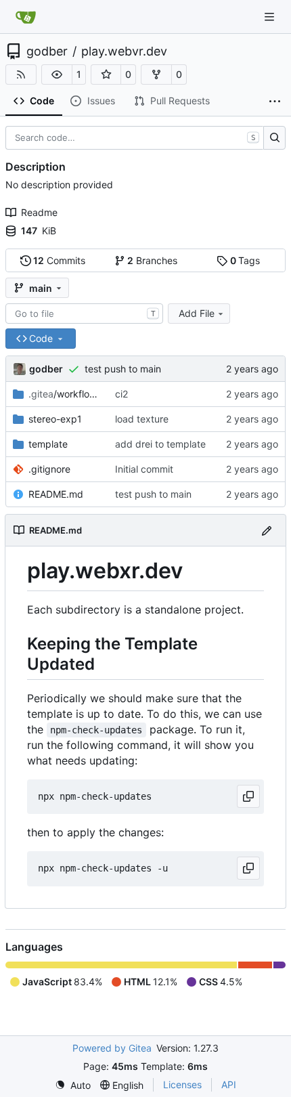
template (48, 444)
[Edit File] (266, 530)
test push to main (123, 368)
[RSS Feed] (21, 74)
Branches (152, 260)
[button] (56, 74)
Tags (245, 260)
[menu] (73, 1085)
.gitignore (49, 469)
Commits (59, 260)
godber (47, 51)
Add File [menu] (197, 313)
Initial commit (144, 469)
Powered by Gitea (112, 1048)
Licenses (182, 1084)
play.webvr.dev (124, 51)
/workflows (65, 394)
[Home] (26, 17)
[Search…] (274, 138)
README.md (55, 494)
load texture (142, 419)
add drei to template (160, 444)
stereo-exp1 (55, 419)
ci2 (121, 394)
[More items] (275, 101)
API (228, 1084)
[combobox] (84, 313)
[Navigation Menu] (270, 16)
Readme (39, 212)
